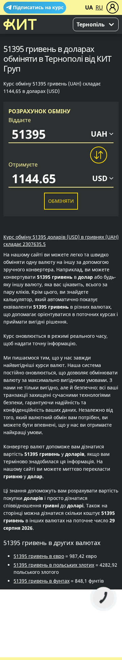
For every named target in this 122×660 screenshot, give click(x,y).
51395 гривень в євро (39, 556)
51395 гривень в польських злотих (54, 565)
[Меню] (112, 7)
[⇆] (98, 155)
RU (99, 7)
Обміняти (61, 201)
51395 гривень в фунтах (41, 581)
